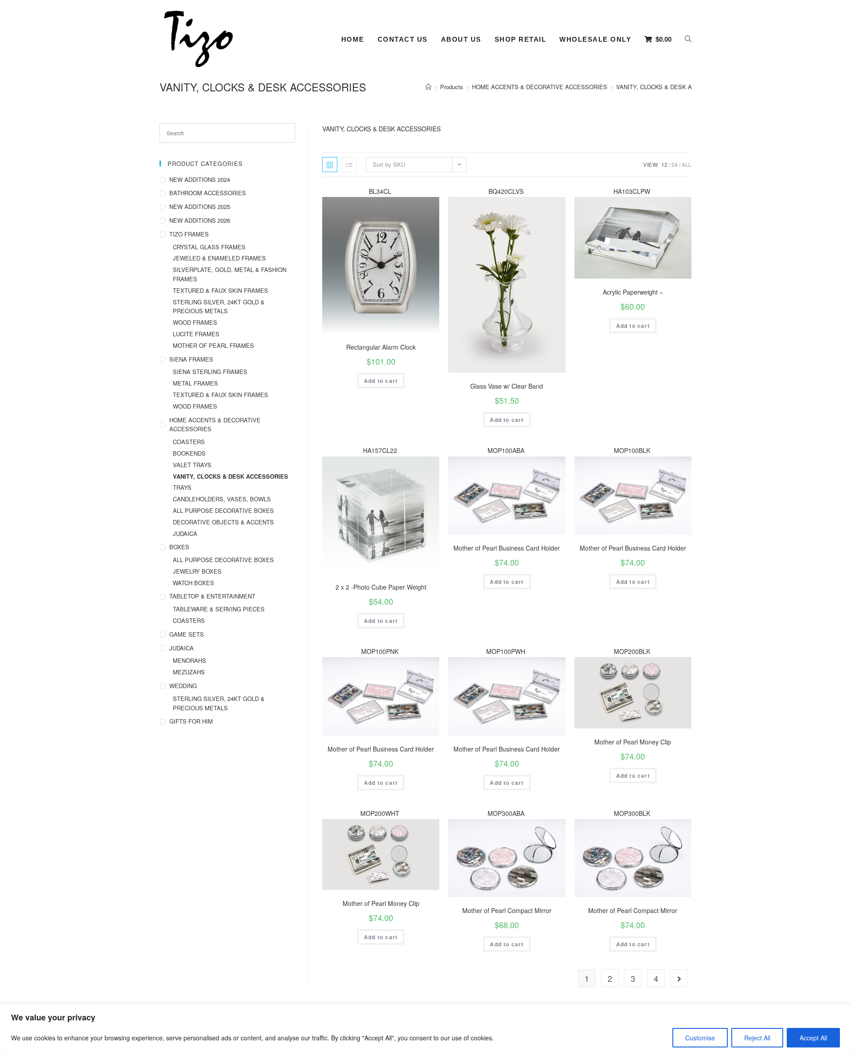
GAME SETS (186, 634)
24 (674, 164)
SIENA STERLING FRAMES (210, 371)
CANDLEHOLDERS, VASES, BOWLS (222, 499)
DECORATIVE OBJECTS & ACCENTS (223, 522)
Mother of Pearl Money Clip (632, 741)
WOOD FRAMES (195, 322)
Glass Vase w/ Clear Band (506, 386)
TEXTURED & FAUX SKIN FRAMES (220, 290)
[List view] (349, 164)
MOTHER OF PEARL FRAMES (213, 345)
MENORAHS (189, 660)
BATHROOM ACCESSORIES (207, 193)
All (686, 164)
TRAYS (182, 487)
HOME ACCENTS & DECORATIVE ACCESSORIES (215, 424)
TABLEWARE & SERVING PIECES (219, 609)
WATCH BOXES (193, 583)
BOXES (179, 547)
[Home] (428, 87)
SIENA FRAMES (191, 359)
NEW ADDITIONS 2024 (199, 179)
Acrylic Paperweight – (633, 291)
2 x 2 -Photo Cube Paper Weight (381, 587)
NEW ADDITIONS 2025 (199, 206)
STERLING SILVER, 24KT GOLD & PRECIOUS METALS (219, 306)
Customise (700, 1037)
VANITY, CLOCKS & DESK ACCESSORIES (230, 476)
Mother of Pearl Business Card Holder (506, 547)
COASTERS (189, 441)
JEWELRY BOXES (197, 571)
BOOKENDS (189, 453)
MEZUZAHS (189, 672)
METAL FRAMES (195, 383)
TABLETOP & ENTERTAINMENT (212, 596)
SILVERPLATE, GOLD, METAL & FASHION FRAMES (229, 274)
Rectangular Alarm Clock (381, 346)
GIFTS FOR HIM (191, 721)
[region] (425, 1029)
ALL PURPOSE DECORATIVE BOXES (223, 510)
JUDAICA (185, 533)
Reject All (757, 1037)
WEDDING (183, 685)
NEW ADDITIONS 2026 (199, 220)
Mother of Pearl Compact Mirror (506, 910)
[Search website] (688, 39)
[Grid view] (329, 164)
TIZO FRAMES (189, 234)
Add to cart (381, 381)
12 (664, 164)
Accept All (813, 1037)
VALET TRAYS (192, 465)
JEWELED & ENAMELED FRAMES (219, 258)
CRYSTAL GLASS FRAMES (209, 247)
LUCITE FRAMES (196, 334)
